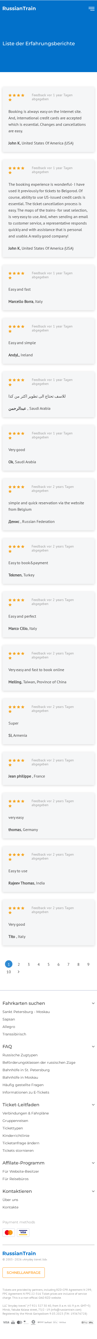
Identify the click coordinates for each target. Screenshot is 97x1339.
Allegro (8, 1026)
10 (8, 971)
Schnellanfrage (24, 1272)
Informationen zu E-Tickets (25, 1092)
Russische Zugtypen (20, 1055)
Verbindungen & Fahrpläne (25, 1113)
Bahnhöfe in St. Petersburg (26, 1070)
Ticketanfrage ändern (20, 1143)
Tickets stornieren (18, 1150)
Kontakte (10, 1207)
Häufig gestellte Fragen (23, 1085)
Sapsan (8, 1019)
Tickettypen (12, 1128)
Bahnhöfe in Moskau (20, 1077)
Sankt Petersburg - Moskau (26, 1012)
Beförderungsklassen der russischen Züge (38, 1062)
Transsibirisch (14, 1034)
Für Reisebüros (15, 1179)
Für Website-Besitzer (20, 1171)
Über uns (10, 1200)
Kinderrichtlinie (15, 1135)
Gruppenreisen (15, 1120)
